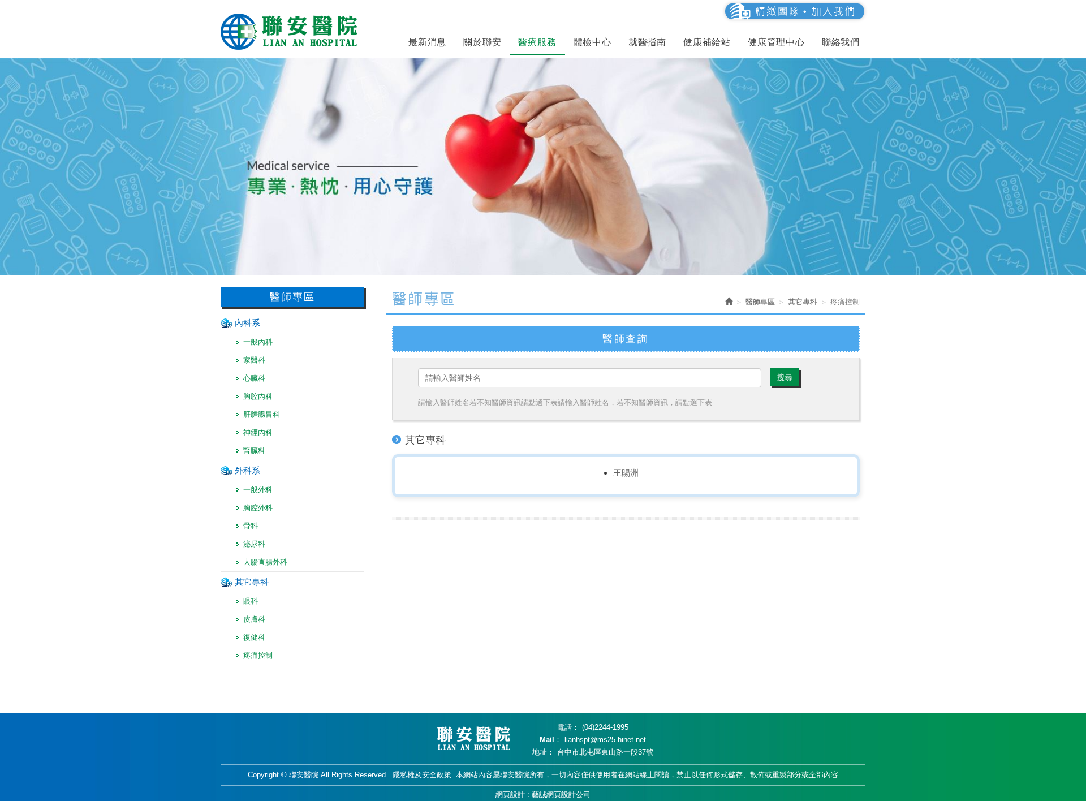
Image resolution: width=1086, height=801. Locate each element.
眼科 (250, 601)
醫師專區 (760, 302)
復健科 (254, 637)
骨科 (250, 526)
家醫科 (254, 360)
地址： (543, 752)
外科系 (247, 470)
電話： (568, 727)
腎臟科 (254, 450)
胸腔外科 (258, 507)
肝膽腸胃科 (261, 414)
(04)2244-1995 (605, 727)
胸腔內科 (258, 396)
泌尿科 (254, 544)
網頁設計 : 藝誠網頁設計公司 (543, 794)
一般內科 (258, 342)
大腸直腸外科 (265, 562)
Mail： (551, 739)
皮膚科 (254, 619)
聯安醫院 (291, 32)
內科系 (247, 323)
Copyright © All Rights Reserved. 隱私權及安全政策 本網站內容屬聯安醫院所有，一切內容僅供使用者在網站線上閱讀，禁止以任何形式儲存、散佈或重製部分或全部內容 (543, 774)
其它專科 (252, 582)
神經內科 (258, 432)
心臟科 (254, 378)
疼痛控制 (258, 655)
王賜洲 (626, 472)
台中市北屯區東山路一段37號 (605, 752)
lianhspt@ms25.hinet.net (605, 739)
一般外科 (258, 489)
